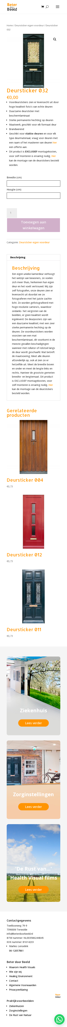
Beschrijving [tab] (17, 257)
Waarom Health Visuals (22, 967)
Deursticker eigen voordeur (29, 25)
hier (55, 142)
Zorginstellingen (18, 1010)
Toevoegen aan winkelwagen (33, 225)
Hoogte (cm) (14, 189)
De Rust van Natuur (20, 1015)
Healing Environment (20, 976)
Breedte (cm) (14, 177)
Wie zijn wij (15, 971)
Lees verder (33, 723)
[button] (55, 39)
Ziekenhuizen (16, 1006)
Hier (53, 156)
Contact (13, 980)
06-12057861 (16, 950)
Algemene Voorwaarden (22, 985)
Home (10, 25)
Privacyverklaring (18, 989)
